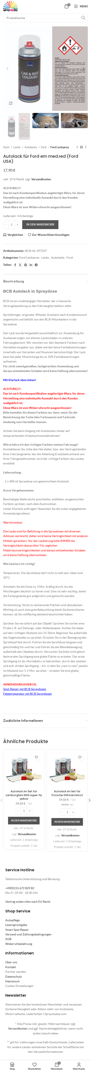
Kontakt (10, 967)
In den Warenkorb (40, 224)
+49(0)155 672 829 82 (19, 888)
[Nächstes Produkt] (86, 147)
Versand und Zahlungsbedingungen (28, 934)
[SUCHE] (83, 18)
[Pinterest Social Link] (25, 265)
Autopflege (12, 920)
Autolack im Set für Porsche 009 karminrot (67, 793)
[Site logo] (10, 6)
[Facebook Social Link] (15, 265)
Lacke (17, 147)
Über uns (11, 962)
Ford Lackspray (59, 147)
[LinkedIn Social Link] (30, 265)
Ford (44, 147)
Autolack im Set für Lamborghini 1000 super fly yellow (24, 795)
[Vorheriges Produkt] (77, 147)
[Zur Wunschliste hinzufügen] (36, 757)
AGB (8, 939)
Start (6, 147)
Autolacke (31, 147)
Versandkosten (41, 179)
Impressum (12, 981)
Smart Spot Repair (17, 929)
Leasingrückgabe (16, 925)
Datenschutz (13, 976)
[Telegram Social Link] (36, 265)
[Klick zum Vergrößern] (10, 103)
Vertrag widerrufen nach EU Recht (27, 901)
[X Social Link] (20, 265)
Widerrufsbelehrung (18, 944)
